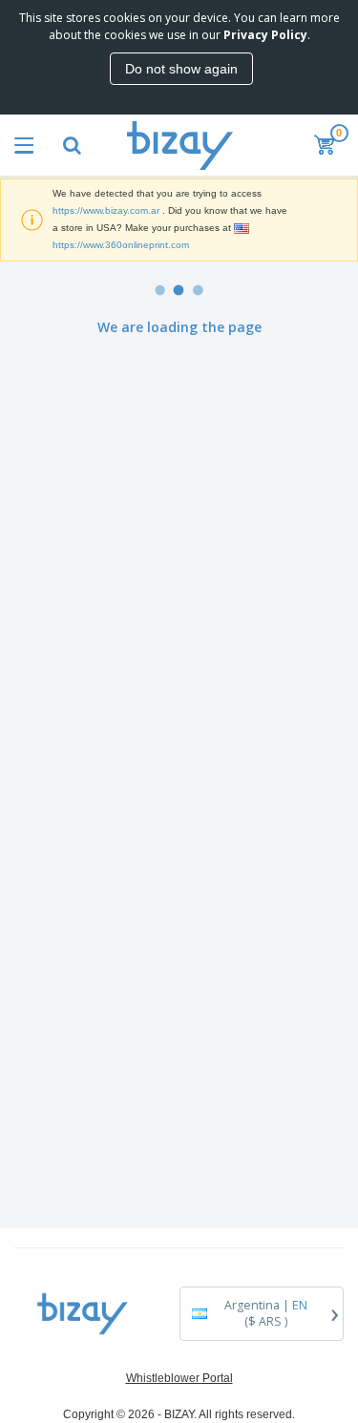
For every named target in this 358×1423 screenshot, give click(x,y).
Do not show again (181, 68)
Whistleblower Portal (179, 1378)
